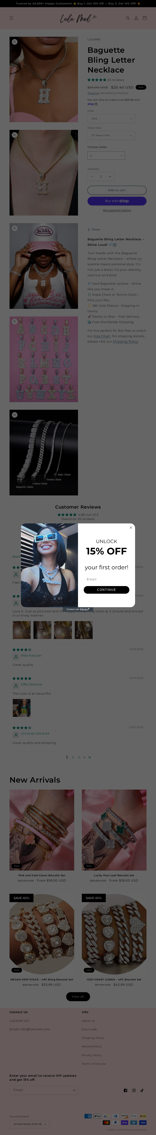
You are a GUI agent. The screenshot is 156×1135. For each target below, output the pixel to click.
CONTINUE (106, 589)
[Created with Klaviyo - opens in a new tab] (78, 609)
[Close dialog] (131, 527)
